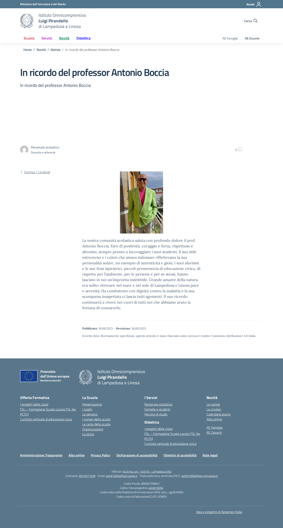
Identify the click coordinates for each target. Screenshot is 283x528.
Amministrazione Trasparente (41, 455)
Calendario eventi (219, 414)
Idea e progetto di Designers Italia (219, 511)
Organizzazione (92, 429)
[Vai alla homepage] (26, 20)
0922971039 (87, 476)
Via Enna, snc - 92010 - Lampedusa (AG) (147, 471)
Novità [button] (64, 38)
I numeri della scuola (96, 419)
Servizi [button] (46, 38)
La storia (88, 434)
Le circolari (214, 409)
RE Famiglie (230, 38)
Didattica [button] (83, 38)
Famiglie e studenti (157, 409)
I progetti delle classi (34, 404)
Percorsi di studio (155, 414)
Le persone (89, 414)
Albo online (214, 419)
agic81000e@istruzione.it (121, 476)
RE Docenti (252, 38)
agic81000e (156, 488)
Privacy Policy (100, 455)
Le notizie (213, 404)
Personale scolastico (158, 404)
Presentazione (92, 404)
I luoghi (87, 409)
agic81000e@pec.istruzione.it (199, 476)
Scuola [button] (29, 38)
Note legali (210, 455)
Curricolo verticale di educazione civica (46, 419)
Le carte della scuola (96, 424)
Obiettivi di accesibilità (180, 455)
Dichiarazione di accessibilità (136, 455)
